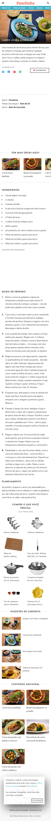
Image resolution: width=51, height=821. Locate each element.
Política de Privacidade (18, 810)
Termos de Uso (35, 810)
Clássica (39, 8)
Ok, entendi (37, 800)
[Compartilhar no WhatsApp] (20, 72)
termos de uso (31, 786)
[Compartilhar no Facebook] (9, 72)
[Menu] (3, 3)
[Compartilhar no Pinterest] (14, 72)
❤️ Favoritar (39, 70)
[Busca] (48, 3)
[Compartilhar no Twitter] (3, 72)
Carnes (31, 8)
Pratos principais (19, 8)
